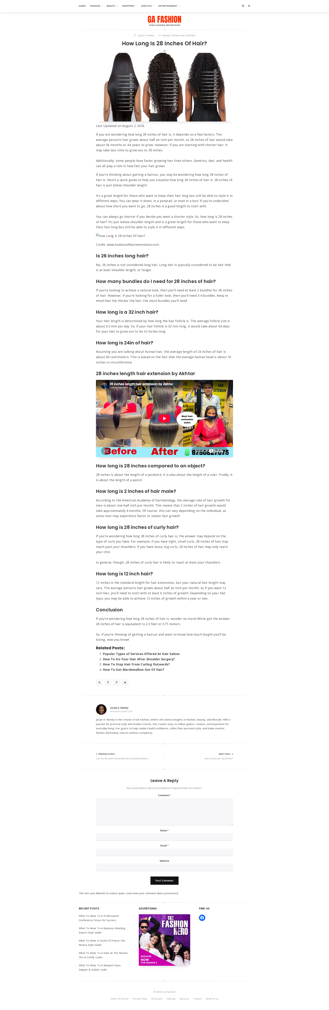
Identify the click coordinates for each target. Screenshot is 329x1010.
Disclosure (157, 998)
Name (164, 830)
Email (164, 845)
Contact (197, 998)
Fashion (95, 6)
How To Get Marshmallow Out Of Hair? (133, 669)
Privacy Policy (140, 998)
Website (164, 860)
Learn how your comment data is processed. (152, 893)
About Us (184, 998)
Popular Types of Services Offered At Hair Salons (141, 654)
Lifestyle (146, 6)
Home (82, 6)
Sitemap (171, 998)
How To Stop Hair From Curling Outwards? (136, 664)
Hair (183, 35)
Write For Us (212, 998)
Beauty (111, 6)
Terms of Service (120, 998)
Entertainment (168, 6)
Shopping (128, 6)
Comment (164, 795)
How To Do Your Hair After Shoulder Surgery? (139, 659)
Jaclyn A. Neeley (119, 707)
